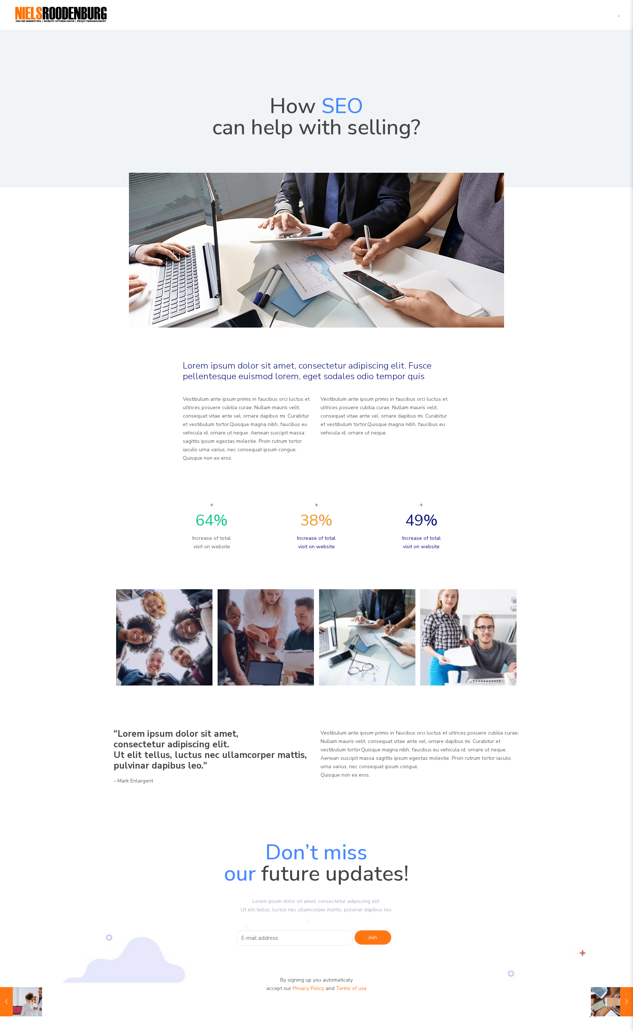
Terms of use (351, 988)
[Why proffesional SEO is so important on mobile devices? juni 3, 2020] (612, 1001)
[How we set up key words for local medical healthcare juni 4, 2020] (21, 1001)
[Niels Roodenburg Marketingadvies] (61, 14)
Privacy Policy (308, 988)
